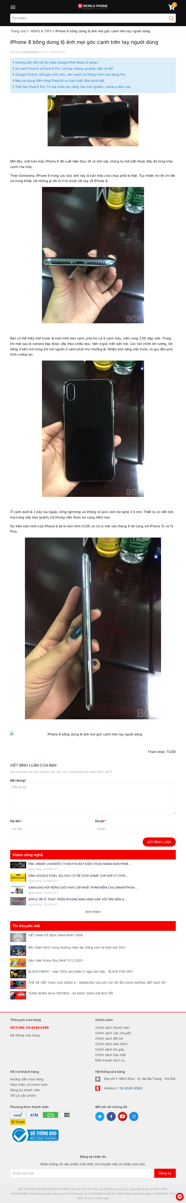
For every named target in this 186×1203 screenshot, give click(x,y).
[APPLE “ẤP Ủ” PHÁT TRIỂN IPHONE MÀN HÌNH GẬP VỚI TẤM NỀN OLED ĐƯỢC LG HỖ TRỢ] (18, 901)
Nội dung (18, 780)
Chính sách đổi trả (109, 1038)
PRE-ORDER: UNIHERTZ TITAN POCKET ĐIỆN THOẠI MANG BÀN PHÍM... (79, 864)
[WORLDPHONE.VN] (93, 5)
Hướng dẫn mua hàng (27, 1079)
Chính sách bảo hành (111, 1044)
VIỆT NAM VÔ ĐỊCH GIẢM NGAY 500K (55, 935)
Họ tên (16, 821)
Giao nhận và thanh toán (29, 1084)
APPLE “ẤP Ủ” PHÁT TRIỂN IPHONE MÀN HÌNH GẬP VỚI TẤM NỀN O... (77, 899)
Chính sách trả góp (110, 1049)
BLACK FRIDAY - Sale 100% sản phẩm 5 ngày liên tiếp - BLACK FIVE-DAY (80, 971)
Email (100, 821)
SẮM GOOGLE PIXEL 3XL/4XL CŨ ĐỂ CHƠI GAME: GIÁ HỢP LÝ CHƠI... (78, 875)
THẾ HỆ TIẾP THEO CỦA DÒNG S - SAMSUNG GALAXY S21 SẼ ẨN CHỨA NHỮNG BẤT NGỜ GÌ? (97, 982)
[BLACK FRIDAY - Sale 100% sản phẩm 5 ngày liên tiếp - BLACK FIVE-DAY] (18, 973)
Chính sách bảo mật (110, 1055)
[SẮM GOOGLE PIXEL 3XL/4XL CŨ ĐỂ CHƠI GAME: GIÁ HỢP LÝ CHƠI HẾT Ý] (18, 878)
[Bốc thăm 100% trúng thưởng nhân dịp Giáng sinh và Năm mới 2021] (18, 950)
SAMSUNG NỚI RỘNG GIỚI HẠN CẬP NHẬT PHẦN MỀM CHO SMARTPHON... (82, 887)
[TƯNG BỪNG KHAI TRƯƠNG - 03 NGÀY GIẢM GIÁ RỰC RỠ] (18, 995)
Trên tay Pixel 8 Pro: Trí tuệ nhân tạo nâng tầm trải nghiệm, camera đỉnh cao (72, 87)
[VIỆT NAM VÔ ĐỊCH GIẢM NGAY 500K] (18, 937)
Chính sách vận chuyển (113, 1033)
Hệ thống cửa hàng (25, 1035)
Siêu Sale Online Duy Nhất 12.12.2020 (55, 960)
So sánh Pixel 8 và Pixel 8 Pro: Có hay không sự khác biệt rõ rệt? (63, 68)
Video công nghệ (27, 854)
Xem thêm (93, 912)
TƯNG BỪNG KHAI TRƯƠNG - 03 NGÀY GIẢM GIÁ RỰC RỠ (71, 993)
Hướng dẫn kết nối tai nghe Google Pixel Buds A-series (56, 62)
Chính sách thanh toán (112, 1027)
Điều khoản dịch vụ (110, 1060)
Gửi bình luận (159, 842)
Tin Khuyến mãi (26, 926)
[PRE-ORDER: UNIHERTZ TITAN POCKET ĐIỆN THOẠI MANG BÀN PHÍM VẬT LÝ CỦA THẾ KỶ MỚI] (18, 865)
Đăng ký (165, 1173)
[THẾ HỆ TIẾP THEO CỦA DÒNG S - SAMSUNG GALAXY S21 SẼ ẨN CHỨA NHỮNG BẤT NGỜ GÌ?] (18, 985)
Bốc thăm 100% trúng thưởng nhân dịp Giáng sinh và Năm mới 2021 (76, 947)
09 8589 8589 (37, 1027)
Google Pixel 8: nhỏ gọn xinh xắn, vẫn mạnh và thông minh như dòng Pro (69, 74)
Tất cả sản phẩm (23, 1095)
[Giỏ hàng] (171, 8)
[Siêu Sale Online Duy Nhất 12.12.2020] (18, 962)
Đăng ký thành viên (25, 1090)
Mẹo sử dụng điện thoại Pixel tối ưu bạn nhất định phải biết (59, 80)
